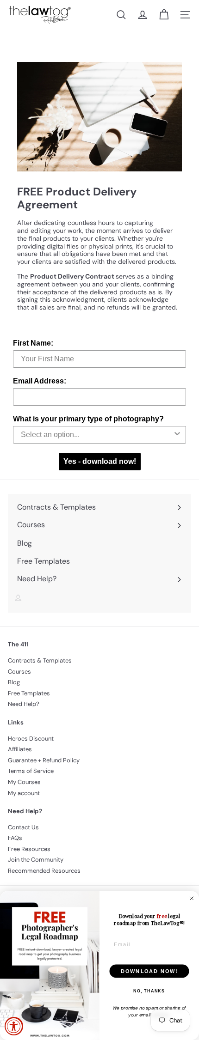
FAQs (15, 838)
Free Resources (29, 849)
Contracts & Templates (40, 660)
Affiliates (20, 749)
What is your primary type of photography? (88, 419)
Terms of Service (31, 771)
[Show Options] (177, 434)
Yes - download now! (99, 461)
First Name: (33, 343)
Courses (19, 671)
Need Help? (23, 704)
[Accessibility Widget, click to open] (14, 1026)
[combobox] (97, 434)
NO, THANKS (149, 991)
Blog (14, 682)
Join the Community (35, 860)
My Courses (24, 782)
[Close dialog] (192, 898)
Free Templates (29, 693)
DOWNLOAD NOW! (149, 971)
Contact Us (23, 827)
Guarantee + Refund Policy (44, 760)
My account (24, 793)
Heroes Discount (31, 738)
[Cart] (163, 14)
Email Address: (39, 381)
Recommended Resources (44, 871)
